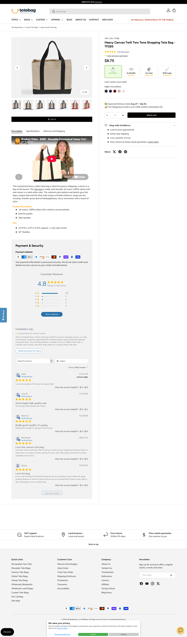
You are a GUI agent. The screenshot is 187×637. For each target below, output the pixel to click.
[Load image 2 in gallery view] (28, 104)
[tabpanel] (51, 184)
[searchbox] (32, 361)
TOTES (14, 19)
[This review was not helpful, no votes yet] (85, 387)
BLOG (69, 19)
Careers (105, 580)
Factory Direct (108, 588)
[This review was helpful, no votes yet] (81, 387)
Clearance (62, 584)
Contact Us (107, 568)
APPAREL (55, 19)
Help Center (63, 568)
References (107, 576)
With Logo (167, 74)
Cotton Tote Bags (19, 576)
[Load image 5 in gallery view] (63, 104)
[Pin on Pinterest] (125, 152)
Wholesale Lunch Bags (22, 588)
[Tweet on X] (114, 152)
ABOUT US (80, 19)
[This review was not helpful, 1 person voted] (85, 409)
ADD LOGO (107, 19)
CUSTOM (40, 19)
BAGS (27, 19)
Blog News (107, 592)
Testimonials (107, 572)
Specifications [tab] (33, 131)
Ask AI (53, 119)
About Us (106, 564)
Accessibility (63, 588)
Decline (123, 634)
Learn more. (153, 142)
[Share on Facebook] (120, 152)
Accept (93, 634)
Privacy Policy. (62, 628)
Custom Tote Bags (20, 592)
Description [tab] (16, 131)
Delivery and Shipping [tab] (54, 131)
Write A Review (52, 314)
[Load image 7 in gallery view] (87, 104)
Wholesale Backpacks (21, 584)
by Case (149, 74)
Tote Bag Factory (17, 27)
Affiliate (105, 584)
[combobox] (99, 11)
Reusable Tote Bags (21, 568)
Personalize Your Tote (21, 564)
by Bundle (131, 74)
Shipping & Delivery (66, 576)
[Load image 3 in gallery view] (40, 104)
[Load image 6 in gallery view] (75, 104)
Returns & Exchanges (67, 564)
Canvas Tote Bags (31, 27)
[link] (168, 10)
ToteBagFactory (72, 619)
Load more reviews (52, 493)
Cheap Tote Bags (19, 580)
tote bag (38, 189)
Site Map (15, 600)
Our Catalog (17, 596)
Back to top (93, 544)
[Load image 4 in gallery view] (52, 104)
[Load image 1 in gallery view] (16, 104)
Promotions (62, 580)
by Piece (113, 73)
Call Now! (98, 2)
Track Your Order (65, 572)
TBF (106, 38)
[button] (180, 630)
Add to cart (151, 115)
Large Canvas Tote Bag (48, 27)
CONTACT (94, 19)
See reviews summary (117, 55)
